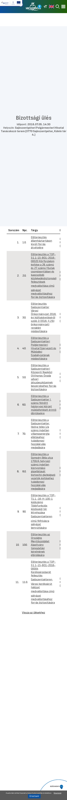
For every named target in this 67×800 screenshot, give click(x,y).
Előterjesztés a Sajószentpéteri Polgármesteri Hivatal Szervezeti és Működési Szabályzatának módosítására (43, 348)
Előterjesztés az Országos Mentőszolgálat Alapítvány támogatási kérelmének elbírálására (40, 545)
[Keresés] (57, 6)
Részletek (57, 793)
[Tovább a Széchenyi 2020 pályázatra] (52, 789)
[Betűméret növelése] (45, 6)
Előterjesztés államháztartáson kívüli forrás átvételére (41, 242)
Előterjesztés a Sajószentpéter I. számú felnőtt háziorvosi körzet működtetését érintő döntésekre (43, 404)
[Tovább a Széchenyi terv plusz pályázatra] (11, 4)
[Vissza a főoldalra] (33, 6)
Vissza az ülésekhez (33, 612)
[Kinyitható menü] (63, 7)
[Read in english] (51, 6)
